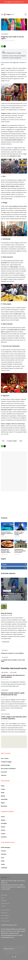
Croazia (3, 833)
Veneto (3, 864)
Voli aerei (3, 775)
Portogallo (4, 823)
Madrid (3, 796)
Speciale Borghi (5, 765)
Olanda (3, 826)
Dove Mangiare (5, 915)
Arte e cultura (5, 758)
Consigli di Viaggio (12, 441)
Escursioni (4, 772)
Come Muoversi (5, 921)
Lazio (2, 857)
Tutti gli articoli (5, 641)
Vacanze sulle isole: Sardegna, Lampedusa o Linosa (7, 533)
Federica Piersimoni (9, 948)
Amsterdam (4, 799)
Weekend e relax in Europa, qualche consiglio (19, 533)
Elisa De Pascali (6, 613)
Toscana (3, 851)
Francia (3, 830)
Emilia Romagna (5, 847)
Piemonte (3, 854)
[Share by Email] (5, 46)
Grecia (3, 816)
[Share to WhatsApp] (2, 46)
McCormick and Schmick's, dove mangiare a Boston (5, 551)
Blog (2, 898)
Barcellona (4, 806)
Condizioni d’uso (5, 903)
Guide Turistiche (5, 910)
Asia (3, 441)
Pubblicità (3, 900)
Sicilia (2, 861)
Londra (3, 789)
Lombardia (4, 867)
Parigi (2, 792)
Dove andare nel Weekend (8, 768)
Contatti (3, 906)
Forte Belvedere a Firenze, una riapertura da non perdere (20, 551)
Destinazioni (4, 912)
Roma (2, 785)
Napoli (3, 802)
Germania (3, 837)
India (20, 441)
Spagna (3, 820)
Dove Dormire (4, 918)
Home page (4, 895)
